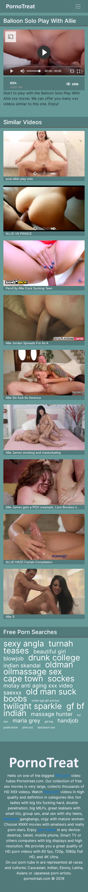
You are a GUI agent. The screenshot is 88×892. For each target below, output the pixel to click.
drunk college (54, 657)
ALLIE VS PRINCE (19, 233)
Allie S (10, 616)
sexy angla (23, 643)
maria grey (26, 720)
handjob (68, 720)
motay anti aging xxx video (38, 685)
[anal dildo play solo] (44, 154)
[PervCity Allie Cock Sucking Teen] (44, 263)
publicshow (10, 727)
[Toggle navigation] (78, 6)
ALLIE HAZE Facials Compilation (29, 562)
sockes (61, 678)
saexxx (12, 692)
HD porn (63, 775)
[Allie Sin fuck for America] (44, 373)
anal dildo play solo (19, 179)
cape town (23, 678)
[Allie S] (44, 592)
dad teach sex (46, 727)
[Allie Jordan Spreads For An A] (44, 318)
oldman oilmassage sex (38, 668)
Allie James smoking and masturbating (33, 452)
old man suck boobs (39, 695)
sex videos (47, 829)
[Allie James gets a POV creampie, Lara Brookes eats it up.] (44, 482)
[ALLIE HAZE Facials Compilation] (44, 537)
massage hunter (52, 714)
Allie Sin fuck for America (23, 398)
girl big (49, 721)
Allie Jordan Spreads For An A (27, 343)
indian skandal (22, 665)
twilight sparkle (32, 706)
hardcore (11, 819)
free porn (51, 792)
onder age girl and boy (46, 700)
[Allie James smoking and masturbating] (44, 427)
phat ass (27, 727)
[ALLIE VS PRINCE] (44, 208)
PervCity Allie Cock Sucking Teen (29, 288)
